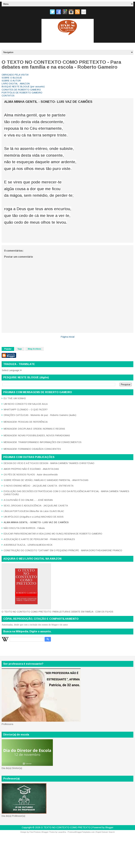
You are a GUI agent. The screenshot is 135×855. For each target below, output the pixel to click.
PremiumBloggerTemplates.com (81, 832)
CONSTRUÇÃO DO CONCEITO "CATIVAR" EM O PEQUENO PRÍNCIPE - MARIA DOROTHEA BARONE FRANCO (63, 550)
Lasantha (62, 832)
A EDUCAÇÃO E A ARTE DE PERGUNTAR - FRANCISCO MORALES (39, 539)
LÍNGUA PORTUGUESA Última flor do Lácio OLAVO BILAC (34, 511)
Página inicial (67, 336)
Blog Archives (34, 349)
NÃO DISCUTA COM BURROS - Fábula (24, 528)
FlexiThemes (34, 832)
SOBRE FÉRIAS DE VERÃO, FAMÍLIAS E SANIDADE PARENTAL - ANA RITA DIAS (46, 480)
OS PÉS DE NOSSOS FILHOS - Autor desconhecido (31, 474)
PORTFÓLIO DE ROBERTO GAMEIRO (22, 92)
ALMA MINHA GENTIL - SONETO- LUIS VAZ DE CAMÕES (48, 101)
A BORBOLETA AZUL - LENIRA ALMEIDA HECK (28, 545)
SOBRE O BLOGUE (12, 77)
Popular (8, 349)
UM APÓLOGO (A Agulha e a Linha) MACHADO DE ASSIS (34, 516)
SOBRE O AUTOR (11, 80)
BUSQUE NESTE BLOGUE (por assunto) (23, 86)
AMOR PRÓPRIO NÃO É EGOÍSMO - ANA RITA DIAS (31, 469)
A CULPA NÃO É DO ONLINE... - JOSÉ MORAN (28, 500)
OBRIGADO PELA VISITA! (15, 74)
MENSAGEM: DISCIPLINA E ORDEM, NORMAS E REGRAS (34, 428)
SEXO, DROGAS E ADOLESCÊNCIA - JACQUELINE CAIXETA (36, 505)
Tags (19, 349)
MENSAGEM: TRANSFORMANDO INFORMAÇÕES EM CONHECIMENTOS (42, 442)
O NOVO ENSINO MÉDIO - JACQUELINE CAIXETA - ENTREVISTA (38, 485)
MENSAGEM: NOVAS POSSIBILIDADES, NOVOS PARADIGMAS (37, 435)
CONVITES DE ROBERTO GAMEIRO (21, 89)
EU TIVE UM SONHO (15, 398)
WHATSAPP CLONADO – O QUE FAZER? (26, 409)
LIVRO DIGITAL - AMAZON (16, 83)
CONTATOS (8, 95)
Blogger (109, 827)
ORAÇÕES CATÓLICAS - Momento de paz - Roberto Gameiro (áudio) (40, 415)
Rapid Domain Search (105, 832)
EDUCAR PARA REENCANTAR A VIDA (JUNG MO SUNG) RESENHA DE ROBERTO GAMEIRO (53, 533)
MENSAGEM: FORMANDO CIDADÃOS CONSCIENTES (32, 449)
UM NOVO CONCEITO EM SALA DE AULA (26, 404)
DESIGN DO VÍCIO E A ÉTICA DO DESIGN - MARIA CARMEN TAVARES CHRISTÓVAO (49, 463)
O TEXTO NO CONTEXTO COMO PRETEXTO (66, 827)
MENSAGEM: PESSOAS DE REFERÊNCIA (26, 422)
